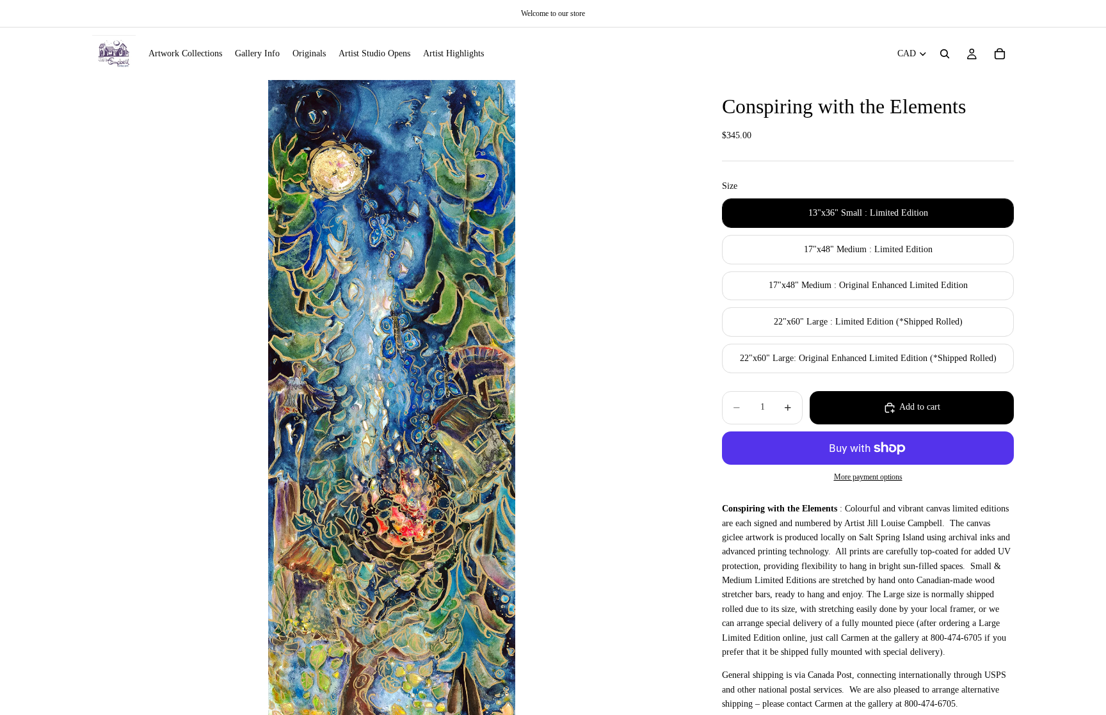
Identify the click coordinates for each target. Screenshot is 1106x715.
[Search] (945, 54)
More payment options (868, 477)
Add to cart (919, 407)
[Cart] (1000, 54)
